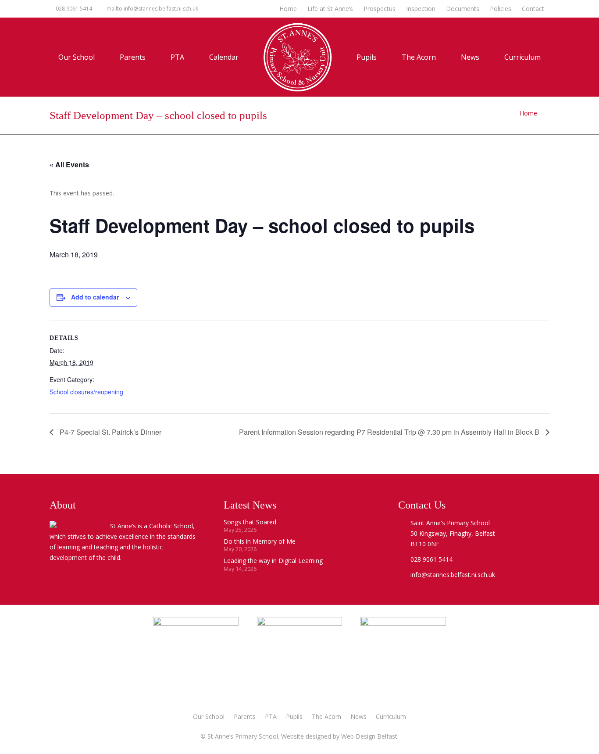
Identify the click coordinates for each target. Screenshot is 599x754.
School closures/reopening (86, 391)
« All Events (69, 164)
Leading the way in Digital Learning (273, 560)
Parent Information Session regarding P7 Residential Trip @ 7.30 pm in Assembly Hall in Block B (390, 432)
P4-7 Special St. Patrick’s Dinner (109, 432)
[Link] (403, 659)
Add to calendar (95, 296)
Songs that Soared (250, 522)
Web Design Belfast (369, 736)
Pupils (294, 716)
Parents (245, 716)
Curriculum (391, 716)
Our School (209, 716)
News (358, 716)
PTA (271, 716)
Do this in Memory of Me (260, 541)
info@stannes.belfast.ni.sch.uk (452, 574)
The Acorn (326, 716)
